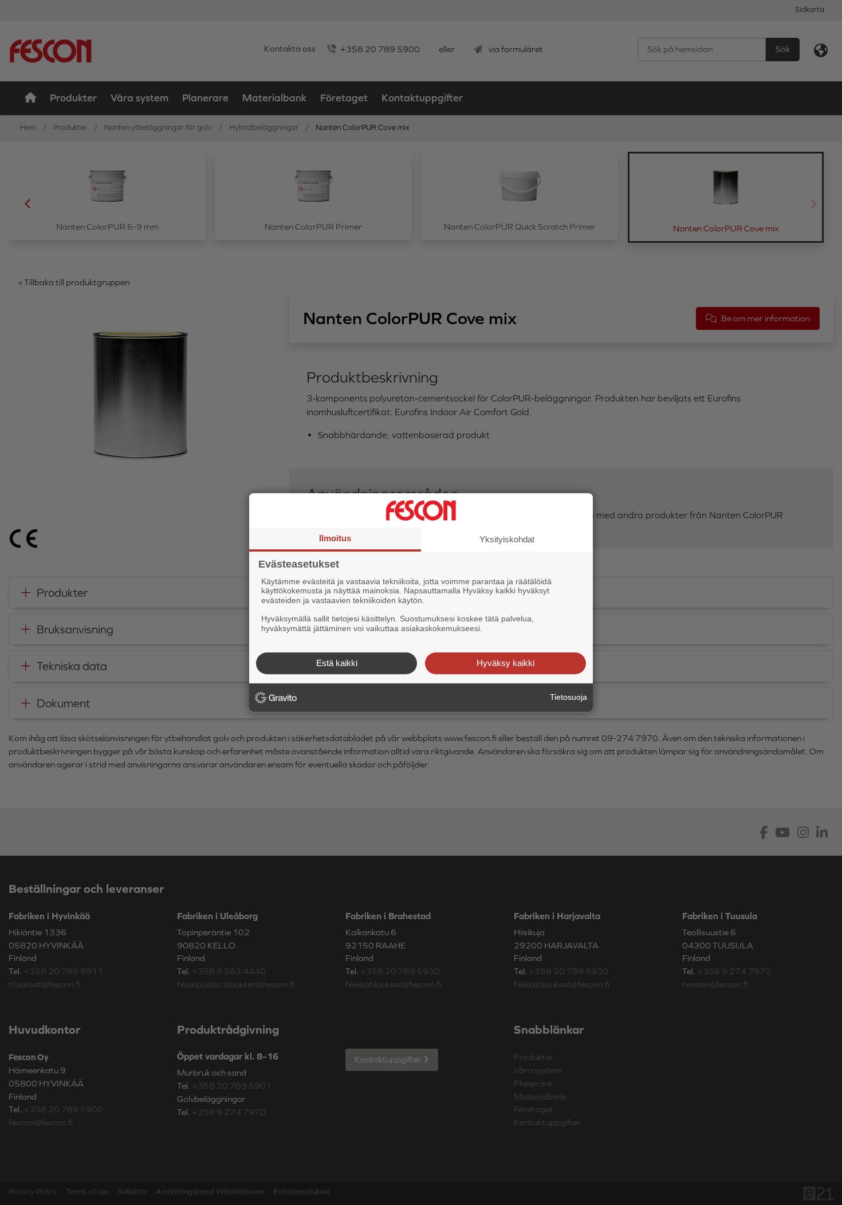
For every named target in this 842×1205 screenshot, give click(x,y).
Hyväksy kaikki (505, 663)
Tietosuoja (568, 697)
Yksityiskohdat (506, 539)
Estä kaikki (336, 663)
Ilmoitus (335, 538)
